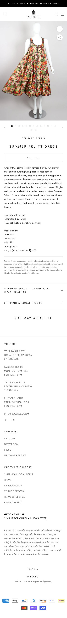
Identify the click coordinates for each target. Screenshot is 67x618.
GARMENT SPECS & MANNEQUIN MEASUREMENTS (26, 290)
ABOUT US (9, 438)
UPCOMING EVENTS (15, 455)
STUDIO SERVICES (14, 491)
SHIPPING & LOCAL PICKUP (19, 474)
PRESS (7, 449)
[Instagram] (13, 420)
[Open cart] (62, 14)
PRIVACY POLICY (13, 485)
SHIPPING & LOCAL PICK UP (23, 303)
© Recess (33, 576)
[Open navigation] (5, 13)
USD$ (32, 569)
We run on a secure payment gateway (34, 581)
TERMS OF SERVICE (14, 497)
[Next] (62, 128)
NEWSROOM (11, 444)
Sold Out (33, 157)
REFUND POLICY (13, 502)
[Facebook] (5, 420)
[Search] (56, 13)
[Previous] (4, 128)
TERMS (7, 480)
